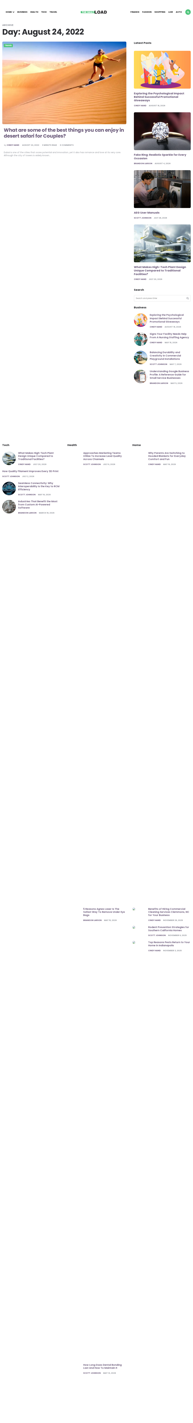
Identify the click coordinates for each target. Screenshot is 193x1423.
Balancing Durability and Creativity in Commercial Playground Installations (165, 356)
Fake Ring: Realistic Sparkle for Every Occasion (160, 156)
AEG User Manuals (147, 212)
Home (9, 12)
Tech (44, 12)
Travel (53, 12)
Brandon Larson (143, 163)
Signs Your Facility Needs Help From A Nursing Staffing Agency (169, 335)
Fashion (147, 12)
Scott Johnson (142, 218)
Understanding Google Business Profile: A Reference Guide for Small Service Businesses (169, 375)
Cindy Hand (13, 145)
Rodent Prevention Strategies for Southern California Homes (168, 928)
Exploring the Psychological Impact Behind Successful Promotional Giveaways (159, 97)
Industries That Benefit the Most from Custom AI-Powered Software (37, 504)
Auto (179, 12)
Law (170, 12)
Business (22, 12)
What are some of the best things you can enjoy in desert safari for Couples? (64, 133)
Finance (134, 12)
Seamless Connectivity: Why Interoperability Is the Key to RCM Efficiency (38, 486)
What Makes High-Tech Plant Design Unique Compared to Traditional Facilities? (160, 270)
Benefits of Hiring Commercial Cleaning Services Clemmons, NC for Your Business (168, 912)
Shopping (159, 12)
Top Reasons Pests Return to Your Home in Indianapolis (169, 944)
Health (34, 12)
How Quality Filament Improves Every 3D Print (30, 471)
